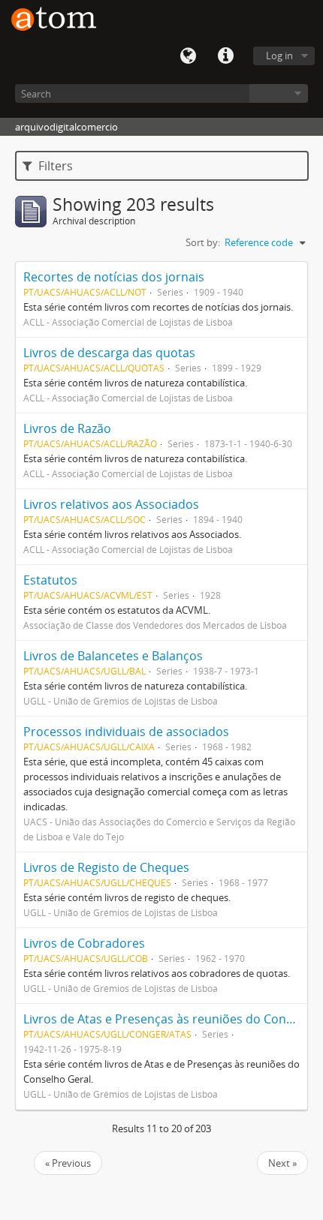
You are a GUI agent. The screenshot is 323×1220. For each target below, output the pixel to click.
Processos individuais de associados (126, 731)
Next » (282, 1163)
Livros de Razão (67, 428)
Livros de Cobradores (84, 943)
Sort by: (203, 242)
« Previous (68, 1163)
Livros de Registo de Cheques (106, 867)
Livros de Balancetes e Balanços (113, 656)
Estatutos (50, 580)
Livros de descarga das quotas (109, 352)
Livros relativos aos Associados (111, 504)
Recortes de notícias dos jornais (113, 277)
